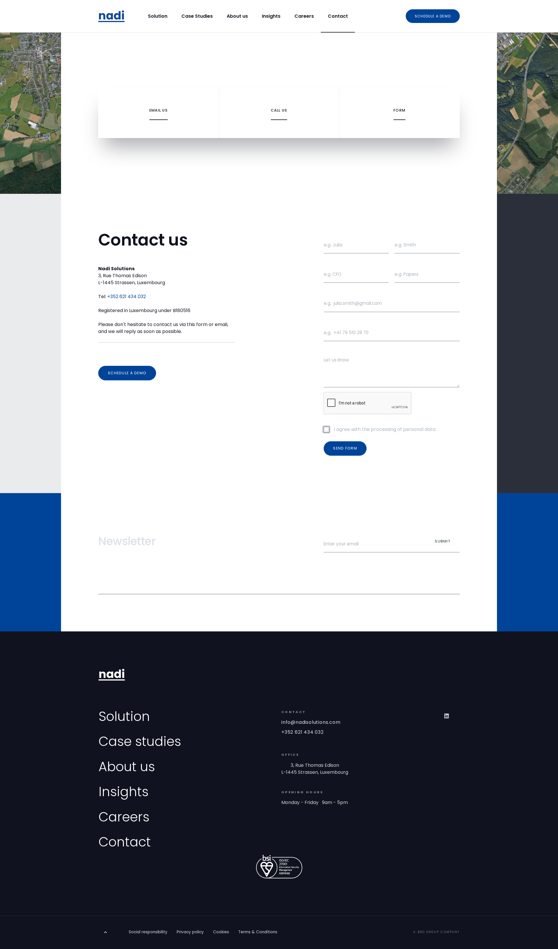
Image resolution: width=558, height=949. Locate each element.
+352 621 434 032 (126, 296)
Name (328, 233)
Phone (329, 321)
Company (403, 262)
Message (332, 350)
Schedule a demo (433, 16)
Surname (403, 233)
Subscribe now (338, 532)
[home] (111, 16)
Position (332, 262)
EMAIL (329, 292)
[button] (279, 582)
